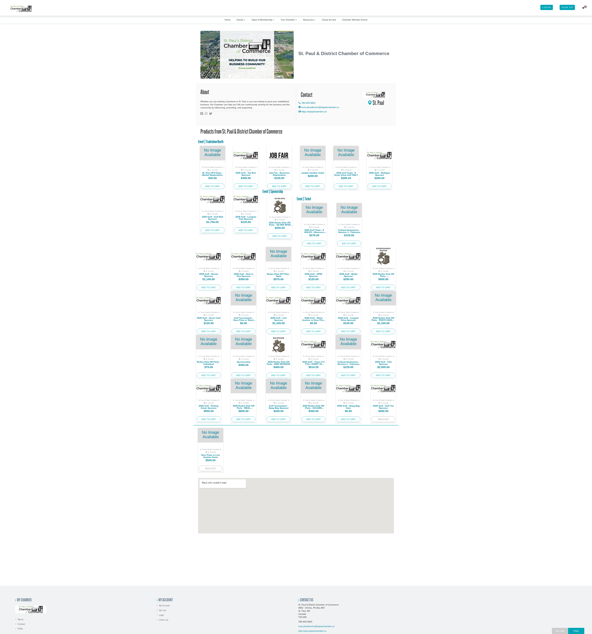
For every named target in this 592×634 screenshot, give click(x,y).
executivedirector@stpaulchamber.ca (320, 107)
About (20, 619)
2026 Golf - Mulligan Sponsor (379, 174)
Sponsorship (243, 362)
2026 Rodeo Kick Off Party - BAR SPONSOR (278, 363)
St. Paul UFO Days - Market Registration (212, 174)
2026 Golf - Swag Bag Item (348, 407)
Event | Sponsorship (273, 192)
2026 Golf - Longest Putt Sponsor (245, 218)
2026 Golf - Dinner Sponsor (208, 275)
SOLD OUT (383, 419)
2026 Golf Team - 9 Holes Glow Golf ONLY (346, 174)
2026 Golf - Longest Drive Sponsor (348, 319)
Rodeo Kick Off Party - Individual (208, 363)
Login (546, 7)
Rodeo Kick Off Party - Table (278, 275)
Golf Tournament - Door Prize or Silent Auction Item (243, 320)
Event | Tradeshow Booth (210, 142)
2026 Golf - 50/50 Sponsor (313, 275)
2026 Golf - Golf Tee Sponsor (383, 407)
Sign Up (567, 7)
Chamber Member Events (354, 20)
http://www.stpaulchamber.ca (312, 631)
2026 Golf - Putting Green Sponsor (208, 407)
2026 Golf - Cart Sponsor (278, 319)
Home (227, 20)
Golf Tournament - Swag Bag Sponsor (279, 407)
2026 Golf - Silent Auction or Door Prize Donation (313, 320)
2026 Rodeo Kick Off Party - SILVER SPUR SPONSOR (279, 224)
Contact (21, 624)
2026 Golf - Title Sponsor (383, 363)
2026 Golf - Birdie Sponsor (348, 275)
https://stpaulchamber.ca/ (314, 111)
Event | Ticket (304, 199)
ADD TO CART (212, 186)
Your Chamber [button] (288, 20)
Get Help (560, 631)
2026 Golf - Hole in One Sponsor (243, 275)
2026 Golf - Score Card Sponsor (208, 319)
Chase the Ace (329, 20)
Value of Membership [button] (262, 20)
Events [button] (240, 20)
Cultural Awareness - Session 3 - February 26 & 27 (349, 232)
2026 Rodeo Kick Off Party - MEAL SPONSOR (243, 408)
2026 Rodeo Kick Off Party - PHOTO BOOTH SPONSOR (383, 320)
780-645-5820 (308, 103)
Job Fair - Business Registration (279, 174)
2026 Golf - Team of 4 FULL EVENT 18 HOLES (313, 364)
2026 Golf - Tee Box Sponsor (246, 174)
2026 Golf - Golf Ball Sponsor (212, 218)
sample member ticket (312, 173)
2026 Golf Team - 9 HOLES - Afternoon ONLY (314, 232)
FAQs (20, 628)
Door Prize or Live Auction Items (210, 456)
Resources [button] (308, 20)
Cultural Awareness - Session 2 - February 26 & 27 (348, 364)
